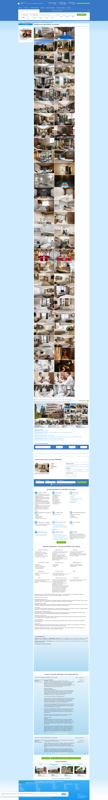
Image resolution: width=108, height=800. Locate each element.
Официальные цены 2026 (44, 781)
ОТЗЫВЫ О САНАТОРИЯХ (50, 7)
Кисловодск (38, 790)
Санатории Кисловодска (35, 22)
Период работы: (65, 425)
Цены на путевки (42, 397)
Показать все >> (72, 502)
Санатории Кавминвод (27, 22)
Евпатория (21, 788)
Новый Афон (55, 787)
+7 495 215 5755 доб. (25, 38)
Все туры (31, 10)
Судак (76, 787)
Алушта (20, 787)
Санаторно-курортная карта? (58, 536)
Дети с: (49, 427)
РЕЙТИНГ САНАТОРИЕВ (61, 7)
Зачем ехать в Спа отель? (58, 534)
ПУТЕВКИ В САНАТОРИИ (34, 7)
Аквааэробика (73, 494)
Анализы (72, 496)
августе (56, 399)
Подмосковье (38, 789)
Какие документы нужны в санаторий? (60, 539)
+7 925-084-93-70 (24, 39)
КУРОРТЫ (20, 7)
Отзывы (61, 781)
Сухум (54, 789)
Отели (27, 10)
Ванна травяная (74, 501)
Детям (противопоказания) (41, 535)
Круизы (36, 10)
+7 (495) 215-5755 (52, 2)
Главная (21, 22)
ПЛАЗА (40, 764)
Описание (36, 397)
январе (38, 399)
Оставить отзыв (45, 758)
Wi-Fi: (49, 425)
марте (45, 399)
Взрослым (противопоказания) (41, 534)
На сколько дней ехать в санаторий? (60, 535)
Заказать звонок (79, 3)
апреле (47, 399)
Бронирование (49, 397)
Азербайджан (22, 790)
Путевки (35, 782)
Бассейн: (77, 425)
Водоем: (63, 427)
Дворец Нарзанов (67, 764)
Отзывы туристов (60, 397)
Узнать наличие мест (82, 482)
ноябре (66, 399)
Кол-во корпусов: (38, 426)
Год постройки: (37, 425)
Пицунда (54, 788)
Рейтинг (42, 782)
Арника (80, 764)
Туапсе (65, 789)
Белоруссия (21, 789)
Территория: (37, 427)
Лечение (55, 397)
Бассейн (72, 497)
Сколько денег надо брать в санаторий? (60, 538)
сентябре (60, 399)
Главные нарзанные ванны (53, 765)
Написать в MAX (86, 3)
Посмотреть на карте (72, 400)
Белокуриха (38, 788)
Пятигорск (38, 791)
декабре (69, 399)
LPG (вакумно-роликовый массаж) (59, 525)
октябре (63, 399)
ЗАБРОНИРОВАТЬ (61, 542)
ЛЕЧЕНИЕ (42, 7)
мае (50, 399)
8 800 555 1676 (71, 2)
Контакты (69, 7)
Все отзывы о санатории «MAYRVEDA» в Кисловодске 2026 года (65, 758)
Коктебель (77, 789)
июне (52, 399)
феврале (41, 399)
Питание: (50, 426)
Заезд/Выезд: (78, 427)
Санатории (22, 10)
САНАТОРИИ (26, 7)
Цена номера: (78, 426)
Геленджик (66, 788)
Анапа (37, 787)
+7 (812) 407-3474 (62, 2)
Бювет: (63, 426)
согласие (56, 484)
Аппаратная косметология (58, 524)
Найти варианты (81, 14)
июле (54, 399)
